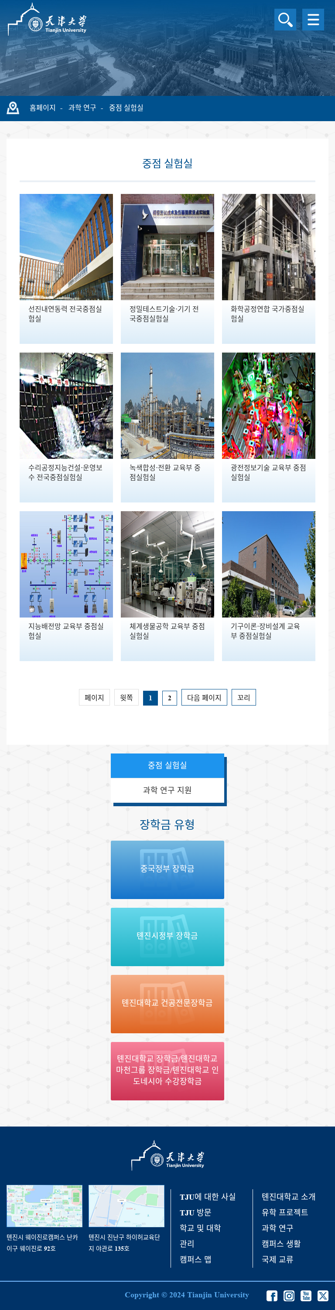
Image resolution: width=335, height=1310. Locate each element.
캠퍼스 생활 (281, 1244)
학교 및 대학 (200, 1228)
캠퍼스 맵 (196, 1260)
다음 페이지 (204, 698)
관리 (187, 1244)
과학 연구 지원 (167, 790)
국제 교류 (278, 1260)
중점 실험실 (126, 108)
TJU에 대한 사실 (208, 1197)
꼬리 (243, 698)
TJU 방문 (196, 1212)
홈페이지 (43, 108)
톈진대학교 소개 (289, 1197)
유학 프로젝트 (285, 1212)
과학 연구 (82, 108)
